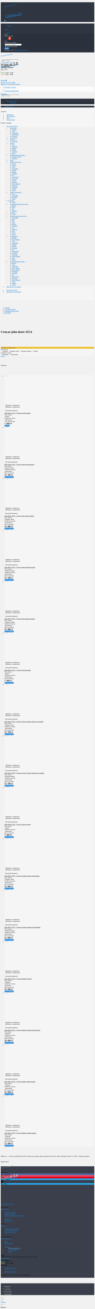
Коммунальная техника (17, 155)
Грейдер (12, 140)
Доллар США (12, 1250)
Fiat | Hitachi (15, 239)
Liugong (14, 229)
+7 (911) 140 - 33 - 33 (7, 62)
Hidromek (15, 271)
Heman (14, 172)
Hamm (14, 150)
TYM (13, 214)
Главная (8, 26)
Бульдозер (13, 103)
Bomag (14, 148)
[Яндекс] (9, 39)
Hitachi (14, 224)
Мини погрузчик (15, 162)
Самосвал (11, 201)
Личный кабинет (6, 1238)
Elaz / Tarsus (15, 268)
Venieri (14, 189)
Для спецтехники (11, 101)
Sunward (14, 185)
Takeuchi (14, 187)
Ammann (14, 146)
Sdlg (13, 231)
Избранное (10, 115)
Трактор (12, 212)
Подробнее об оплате (7, 1204)
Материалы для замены (13, 287)
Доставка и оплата (10, 87)
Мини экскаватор (15, 192)
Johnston (14, 158)
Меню (6, 29)
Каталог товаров (9, 106)
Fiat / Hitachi (16, 270)
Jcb (13, 175)
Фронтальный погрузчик (18, 216)
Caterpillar (15, 133)
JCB (13, 145)
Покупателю (16, 84)
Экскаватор (13, 236)
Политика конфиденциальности (14, 1215)
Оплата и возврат (9, 1214)
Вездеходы (13, 138)
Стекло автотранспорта (11, 1229)
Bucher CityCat (16, 157)
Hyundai (14, 174)
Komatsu (14, 136)
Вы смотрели (10, 116)
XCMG (14, 238)
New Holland (16, 184)
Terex (13, 199)
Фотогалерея (8, 1221)
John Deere (15, 134)
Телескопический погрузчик (19, 204)
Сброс (3, 356)
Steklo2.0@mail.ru (9, 1271)
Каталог (3, 1225)
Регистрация (10, 120)
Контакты (4, 94)
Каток (12, 143)
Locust (14, 180)
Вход (8, 32)
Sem (13, 219)
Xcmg (14, 234)
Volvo (13, 153)
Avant (13, 164)
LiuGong (14, 141)
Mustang (14, 182)
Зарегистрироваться (21, 50)
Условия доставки (10, 1212)
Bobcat (14, 165)
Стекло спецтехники (11, 1230)
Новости (7, 1219)
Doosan (14, 244)
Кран (11, 160)
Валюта (7, 1247)
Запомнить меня (11, 46)
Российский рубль (14, 1248)
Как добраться (5, 1258)
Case (13, 131)
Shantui (14, 129)
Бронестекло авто (10, 1232)
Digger (14, 170)
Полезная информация (11, 91)
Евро (10, 1252)
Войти (6, 48)
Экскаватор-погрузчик (17, 261)
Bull (13, 221)
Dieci (13, 207)
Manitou (14, 211)
